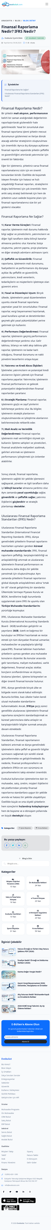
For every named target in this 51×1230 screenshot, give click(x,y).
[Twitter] (10, 1191)
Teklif (3, 1155)
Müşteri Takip (7, 1151)
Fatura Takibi (32, 1155)
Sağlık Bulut (6, 1136)
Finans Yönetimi (8, 1162)
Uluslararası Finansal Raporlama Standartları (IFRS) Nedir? (24, 94)
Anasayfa (6, 20)
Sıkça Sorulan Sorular (10, 1075)
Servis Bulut (6, 1132)
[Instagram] (30, 1191)
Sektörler (5, 1083)
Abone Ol (25, 1042)
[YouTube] (17, 1191)
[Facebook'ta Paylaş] (6, 845)
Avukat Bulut (7, 1139)
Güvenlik (5, 1086)
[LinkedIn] (23, 1191)
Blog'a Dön (27, 858)
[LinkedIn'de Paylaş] (19, 845)
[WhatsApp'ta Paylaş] (25, 845)
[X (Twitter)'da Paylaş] (13, 845)
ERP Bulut (5, 1124)
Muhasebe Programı (10, 1109)
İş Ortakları (6, 1071)
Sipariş (30, 1151)
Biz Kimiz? (5, 1064)
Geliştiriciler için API (10, 1097)
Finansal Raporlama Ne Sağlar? (17, 90)
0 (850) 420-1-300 (11, 1174)
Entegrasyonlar (8, 1079)
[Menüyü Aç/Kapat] (47, 4)
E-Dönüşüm (32, 1159)
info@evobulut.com (12, 1185)
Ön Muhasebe (7, 1113)
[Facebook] (3, 1191)
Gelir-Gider (32, 1162)
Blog (18, 20)
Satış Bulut (6, 1120)
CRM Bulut (6, 1117)
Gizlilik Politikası (8, 1094)
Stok (3, 1159)
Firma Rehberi (42, 828)
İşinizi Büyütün (26, 828)
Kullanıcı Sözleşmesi (10, 1090)
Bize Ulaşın (6, 1068)
